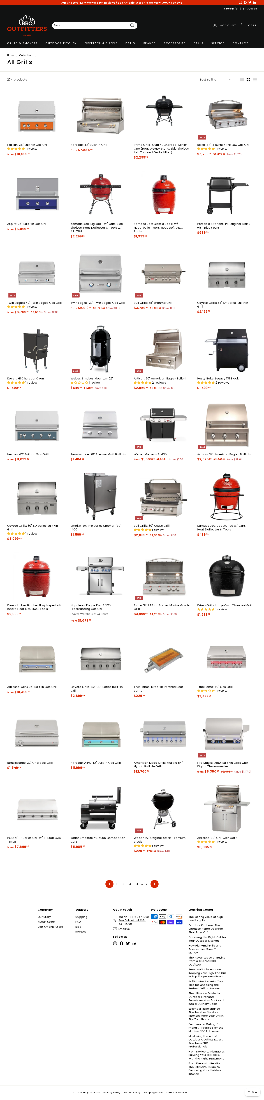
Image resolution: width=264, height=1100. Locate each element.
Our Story (44, 917)
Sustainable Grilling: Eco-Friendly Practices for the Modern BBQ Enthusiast (206, 1027)
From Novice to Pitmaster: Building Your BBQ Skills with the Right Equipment (207, 1055)
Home (11, 55)
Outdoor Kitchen (61, 43)
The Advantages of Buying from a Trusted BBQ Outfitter (207, 961)
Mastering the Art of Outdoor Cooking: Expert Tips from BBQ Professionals (206, 1041)
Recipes (81, 931)
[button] (16, 149)
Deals (198, 43)
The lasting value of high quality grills (206, 918)
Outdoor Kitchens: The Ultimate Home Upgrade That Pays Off (206, 928)
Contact (241, 43)
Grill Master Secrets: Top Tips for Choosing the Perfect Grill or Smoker (206, 984)
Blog (78, 927)
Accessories (175, 43)
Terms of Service (176, 1092)
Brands (149, 43)
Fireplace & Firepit (101, 43)
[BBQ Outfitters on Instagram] (115, 943)
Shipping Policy (153, 1092)
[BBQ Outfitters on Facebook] (121, 943)
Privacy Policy (111, 1092)
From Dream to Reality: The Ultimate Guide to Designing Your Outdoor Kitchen (205, 1068)
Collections (26, 55)
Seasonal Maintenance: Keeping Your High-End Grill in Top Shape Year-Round (207, 972)
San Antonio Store (50, 927)
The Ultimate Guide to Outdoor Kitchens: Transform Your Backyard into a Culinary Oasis (206, 998)
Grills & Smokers (22, 43)
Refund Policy (132, 1092)
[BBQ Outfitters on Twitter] (128, 943)
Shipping (81, 917)
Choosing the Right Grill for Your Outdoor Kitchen (207, 939)
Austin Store (46, 922)
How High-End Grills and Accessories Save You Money (205, 949)
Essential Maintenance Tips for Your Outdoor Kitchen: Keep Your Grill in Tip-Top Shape (206, 1014)
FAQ (78, 922)
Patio (130, 43)
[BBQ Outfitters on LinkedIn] (134, 943)
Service (217, 43)
